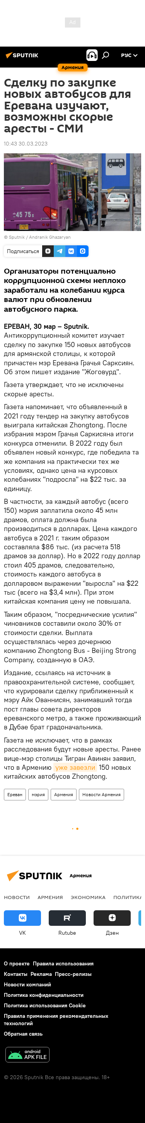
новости (17, 897)
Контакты (15, 973)
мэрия (38, 794)
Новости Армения (101, 794)
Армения (63, 794)
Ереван (14, 794)
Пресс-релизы (73, 973)
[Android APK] (27, 1055)
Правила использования (63, 963)
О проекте (17, 963)
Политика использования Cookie (45, 1005)
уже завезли (75, 767)
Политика (128, 897)
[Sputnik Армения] (23, 58)
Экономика (88, 897)
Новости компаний (27, 984)
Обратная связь (23, 1033)
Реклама (41, 973)
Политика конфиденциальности (44, 994)
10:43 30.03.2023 (26, 143)
